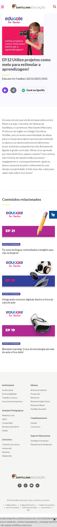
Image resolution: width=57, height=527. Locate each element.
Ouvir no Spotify (35, 90)
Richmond (35, 397)
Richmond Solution (39, 390)
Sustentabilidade (9, 394)
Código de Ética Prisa (28, 505)
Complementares (39, 418)
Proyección (35, 394)
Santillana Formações (40, 440)
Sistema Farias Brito (10, 427)
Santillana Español (38, 409)
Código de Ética (11, 505)
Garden (34, 423)
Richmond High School (40, 401)
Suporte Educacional (40, 436)
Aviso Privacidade (12, 507)
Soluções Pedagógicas (12, 410)
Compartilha (7, 423)
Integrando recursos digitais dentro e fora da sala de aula (27, 301)
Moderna (6, 452)
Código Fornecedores (47, 505)
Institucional (8, 385)
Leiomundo (7, 448)
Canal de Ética (46, 507)
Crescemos (35, 427)
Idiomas (34, 385)
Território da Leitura (10, 444)
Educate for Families (11, 244)
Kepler (5, 430)
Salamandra (7, 456)
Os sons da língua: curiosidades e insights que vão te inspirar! (27, 251)
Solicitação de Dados (30, 507)
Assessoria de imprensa (12, 401)
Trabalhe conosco (9, 397)
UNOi (4, 419)
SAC (28, 510)
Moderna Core (8, 415)
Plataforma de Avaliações (41, 444)
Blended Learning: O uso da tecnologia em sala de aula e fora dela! (28, 351)
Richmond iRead (37, 405)
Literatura (7, 439)
